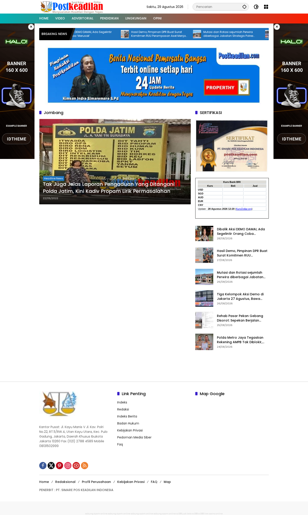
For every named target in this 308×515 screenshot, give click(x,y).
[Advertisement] (154, 365)
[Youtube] (76, 465)
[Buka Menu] (266, 6)
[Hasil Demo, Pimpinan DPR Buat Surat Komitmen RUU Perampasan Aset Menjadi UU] (109, 34)
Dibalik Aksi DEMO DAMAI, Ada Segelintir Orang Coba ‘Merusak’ (241, 231)
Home (44, 482)
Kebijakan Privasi (130, 430)
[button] (244, 6)
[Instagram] (67, 465)
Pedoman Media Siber (134, 437)
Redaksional (65, 482)
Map (167, 482)
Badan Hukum (128, 423)
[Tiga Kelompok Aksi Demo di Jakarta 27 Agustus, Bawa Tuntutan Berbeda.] (253, 34)
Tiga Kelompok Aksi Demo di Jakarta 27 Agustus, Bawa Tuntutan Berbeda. (240, 296)
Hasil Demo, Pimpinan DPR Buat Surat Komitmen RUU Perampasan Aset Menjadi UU (144, 34)
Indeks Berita (127, 416)
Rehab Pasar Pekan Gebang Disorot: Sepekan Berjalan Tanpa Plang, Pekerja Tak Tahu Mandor (242, 318)
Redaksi (123, 409)
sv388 (179, 513)
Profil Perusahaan (96, 482)
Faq (120, 444)
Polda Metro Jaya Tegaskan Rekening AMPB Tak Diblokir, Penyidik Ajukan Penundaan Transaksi (240, 340)
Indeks (122, 402)
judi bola (187, 513)
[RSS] (84, 465)
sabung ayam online (96, 513)
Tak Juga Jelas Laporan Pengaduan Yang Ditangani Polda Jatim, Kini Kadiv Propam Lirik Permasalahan (109, 188)
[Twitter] (51, 465)
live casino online (213, 513)
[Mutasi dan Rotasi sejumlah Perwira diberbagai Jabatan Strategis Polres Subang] (181, 34)
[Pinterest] (59, 465)
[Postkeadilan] (72, 6)
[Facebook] (42, 465)
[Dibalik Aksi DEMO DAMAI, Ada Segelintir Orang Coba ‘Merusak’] (204, 233)
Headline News (53, 178)
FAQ (154, 482)
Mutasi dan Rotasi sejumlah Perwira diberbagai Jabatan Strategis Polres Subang (213, 34)
